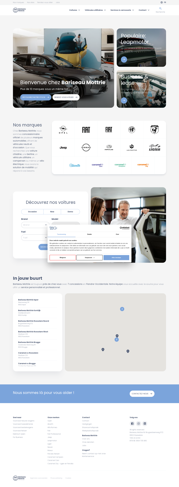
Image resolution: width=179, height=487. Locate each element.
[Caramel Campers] (120, 165)
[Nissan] (86, 147)
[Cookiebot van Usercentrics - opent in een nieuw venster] (121, 228)
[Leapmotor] (131, 147)
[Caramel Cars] (97, 165)
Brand (24, 219)
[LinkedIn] (144, 423)
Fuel (23, 231)
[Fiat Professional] (109, 130)
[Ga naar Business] (124, 100)
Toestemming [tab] (61, 234)
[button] (117, 339)
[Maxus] (109, 147)
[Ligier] (154, 147)
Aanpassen (88, 257)
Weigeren (63, 257)
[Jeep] (63, 147)
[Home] (19, 10)
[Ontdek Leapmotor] (124, 59)
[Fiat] (86, 130)
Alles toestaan (116, 257)
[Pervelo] (74, 165)
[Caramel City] (143, 165)
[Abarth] (154, 130)
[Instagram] (138, 423)
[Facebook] (132, 423)
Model (55, 219)
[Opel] (63, 130)
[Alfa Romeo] (131, 130)
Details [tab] (89, 234)
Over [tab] (117, 234)
